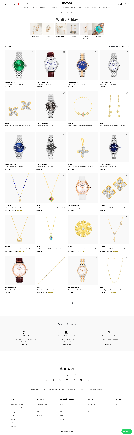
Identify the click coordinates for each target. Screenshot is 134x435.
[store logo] (67, 2)
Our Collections (52, 8)
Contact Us (91, 404)
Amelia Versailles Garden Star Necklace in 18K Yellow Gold (50, 208)
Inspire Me (106, 8)
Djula (61, 415)
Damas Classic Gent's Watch (14, 84)
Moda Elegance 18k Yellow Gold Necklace (112, 290)
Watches (13, 419)
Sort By (124, 46)
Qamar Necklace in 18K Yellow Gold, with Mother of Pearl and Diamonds (17, 249)
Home (62, 13)
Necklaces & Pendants (17, 404)
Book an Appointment (95, 408)
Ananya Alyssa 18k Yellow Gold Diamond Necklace (112, 249)
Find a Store (41, 408)
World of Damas (42, 404)
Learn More (67, 344)
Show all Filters (113, 46)
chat (128, 431)
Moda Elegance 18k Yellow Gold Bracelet (49, 290)
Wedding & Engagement (67, 8)
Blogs (39, 412)
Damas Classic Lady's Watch (108, 167)
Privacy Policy (119, 408)
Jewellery (42, 8)
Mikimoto (63, 412)
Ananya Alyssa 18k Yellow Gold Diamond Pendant (80, 167)
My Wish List (124, 4)
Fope (61, 404)
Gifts (12, 423)
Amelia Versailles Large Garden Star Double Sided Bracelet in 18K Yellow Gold (81, 125)
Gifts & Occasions (83, 8)
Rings (12, 415)
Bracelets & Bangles (17, 408)
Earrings (13, 412)
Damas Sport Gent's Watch (45, 84)
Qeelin (62, 419)
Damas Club (92, 412)
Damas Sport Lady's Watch (44, 167)
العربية (26, 4)
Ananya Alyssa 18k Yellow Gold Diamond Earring (17, 125)
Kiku (34, 8)
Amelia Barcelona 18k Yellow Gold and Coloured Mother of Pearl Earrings (51, 249)
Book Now (25, 344)
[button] (21, 4)
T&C (116, 404)
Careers (39, 415)
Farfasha (27, 8)
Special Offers (96, 8)
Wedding (13, 426)
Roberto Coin (64, 408)
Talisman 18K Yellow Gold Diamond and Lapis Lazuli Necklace (19, 208)
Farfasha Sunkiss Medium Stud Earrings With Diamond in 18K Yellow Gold (82, 249)
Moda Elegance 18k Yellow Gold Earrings (112, 125)
